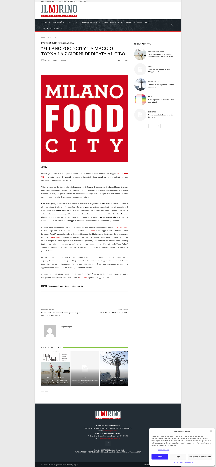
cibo (61, 286)
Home (43, 37)
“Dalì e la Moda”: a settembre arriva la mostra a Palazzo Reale (55, 382)
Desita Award (55, 237)
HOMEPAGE (152, 112)
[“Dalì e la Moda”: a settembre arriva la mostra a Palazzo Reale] (55, 368)
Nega (178, 457)
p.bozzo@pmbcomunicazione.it (111, 439)
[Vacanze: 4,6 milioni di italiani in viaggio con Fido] (84, 368)
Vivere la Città (66, 43)
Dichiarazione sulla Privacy (183, 462)
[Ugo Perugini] (43, 60)
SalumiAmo (90, 231)
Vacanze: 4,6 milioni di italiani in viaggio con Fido (85, 382)
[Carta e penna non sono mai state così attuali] (140, 100)
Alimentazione (53, 286)
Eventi (67, 286)
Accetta (160, 457)
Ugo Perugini (52, 60)
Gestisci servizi (163, 450)
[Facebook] (108, 443)
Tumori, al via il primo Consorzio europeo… (114, 382)
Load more (153, 126)
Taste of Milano (121, 227)
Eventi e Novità (52, 37)
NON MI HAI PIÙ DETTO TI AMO (114, 313)
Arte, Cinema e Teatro (55, 377)
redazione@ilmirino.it (110, 431)
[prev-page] (42, 390)
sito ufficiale (84, 278)
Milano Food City (77, 286)
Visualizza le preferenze (200, 457)
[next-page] (46, 390)
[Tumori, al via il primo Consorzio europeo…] (114, 368)
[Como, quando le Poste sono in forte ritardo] (140, 115)
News (84, 377)
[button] (211, 431)
